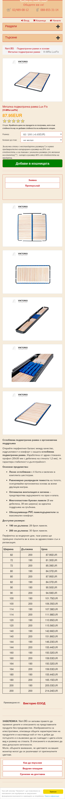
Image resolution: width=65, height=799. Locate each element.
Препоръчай (32, 185)
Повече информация (52, 796)
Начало (56, 20)
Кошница (40, 20)
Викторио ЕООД (34, 703)
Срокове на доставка (32, 774)
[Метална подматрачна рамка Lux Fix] (32, 80)
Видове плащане (32, 768)
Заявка (32, 180)
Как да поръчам (32, 762)
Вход (26, 20)
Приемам (53, 791)
